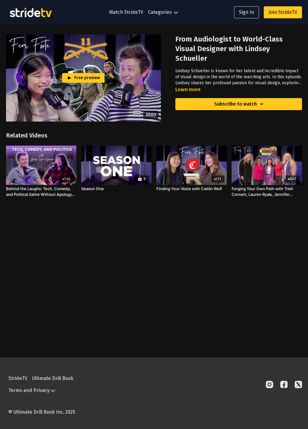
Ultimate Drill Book (52, 378)
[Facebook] (284, 384)
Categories (160, 12)
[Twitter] (298, 384)
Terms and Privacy (29, 390)
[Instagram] (269, 384)
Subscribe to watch (235, 104)
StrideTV (17, 378)
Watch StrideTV (126, 12)
